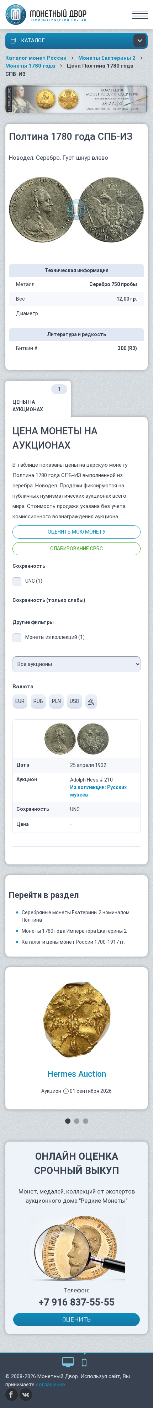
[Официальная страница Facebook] (11, 1394)
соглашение (50, 1384)
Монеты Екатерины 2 (107, 58)
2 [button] (76, 1121)
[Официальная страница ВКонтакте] (26, 1394)
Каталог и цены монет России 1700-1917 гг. (73, 942)
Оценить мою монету (77, 532)
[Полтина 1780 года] (76, 209)
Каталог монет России (36, 58)
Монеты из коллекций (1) (55, 637)
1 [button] (67, 1121)
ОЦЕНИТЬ (76, 1319)
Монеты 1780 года (30, 66)
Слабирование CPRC (76, 548)
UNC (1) (33, 581)
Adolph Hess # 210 (91, 780)
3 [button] (85, 1121)
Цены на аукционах (36, 399)
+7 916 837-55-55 (76, 1302)
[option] (76, 1038)
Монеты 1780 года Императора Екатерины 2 (74, 931)
